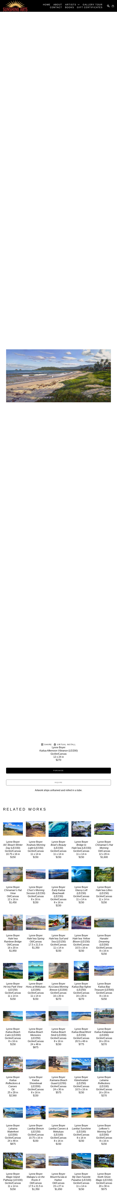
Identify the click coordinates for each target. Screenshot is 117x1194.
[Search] (108, 6)
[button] (72, 4)
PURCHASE (58, 770)
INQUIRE (58, 782)
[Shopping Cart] (113, 6)
